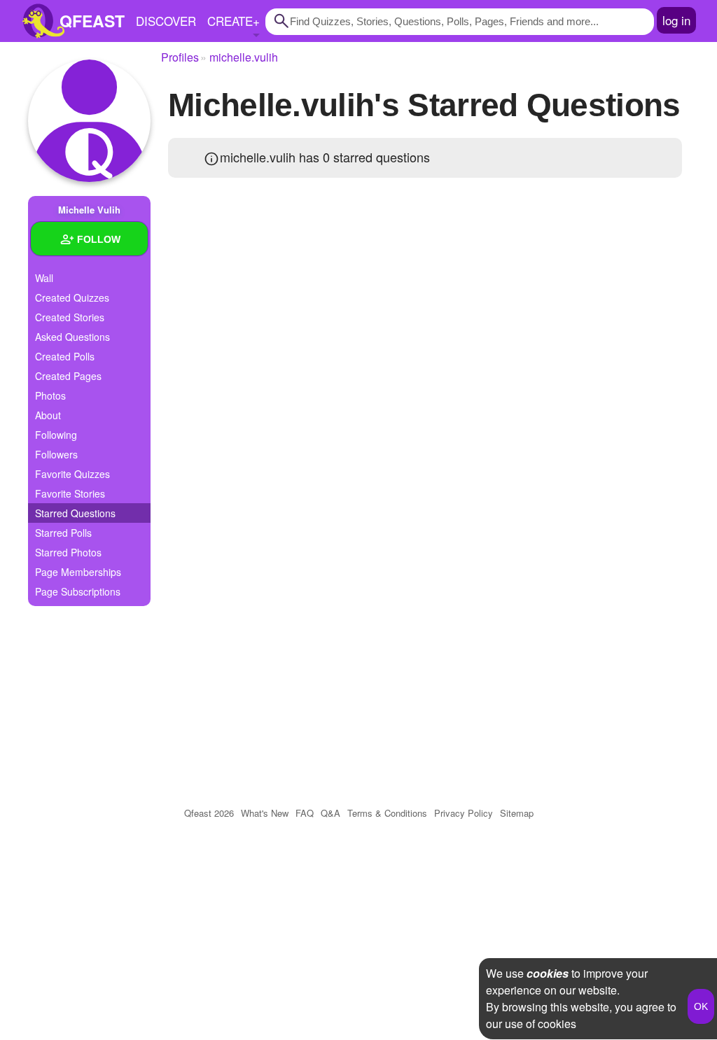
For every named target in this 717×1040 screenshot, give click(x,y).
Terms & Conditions (387, 813)
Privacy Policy (463, 813)
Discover (166, 20)
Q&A (330, 813)
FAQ (304, 813)
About (48, 415)
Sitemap (517, 813)
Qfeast (209, 813)
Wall (44, 278)
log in (676, 20)
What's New (264, 813)
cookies (548, 973)
